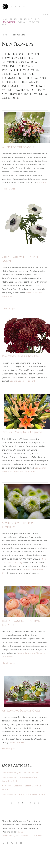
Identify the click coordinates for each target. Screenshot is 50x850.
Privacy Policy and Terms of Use (17, 835)
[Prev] (11, 803)
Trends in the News (30, 19)
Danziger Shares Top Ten (20, 356)
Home (5, 19)
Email (20, 832)
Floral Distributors (28, 22)
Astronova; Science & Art (21, 711)
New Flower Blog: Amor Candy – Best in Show (24, 794)
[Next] (38, 803)
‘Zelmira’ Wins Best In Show (22, 432)
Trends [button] (14, 19)
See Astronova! (17, 742)
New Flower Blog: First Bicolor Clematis (20, 772)
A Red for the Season (18, 147)
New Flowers (8, 22)
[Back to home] (5, 6)
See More (41, 182)
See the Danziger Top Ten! (22, 381)
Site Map (38, 835)
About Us (7, 25)
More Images (8, 189)
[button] (44, 14)
